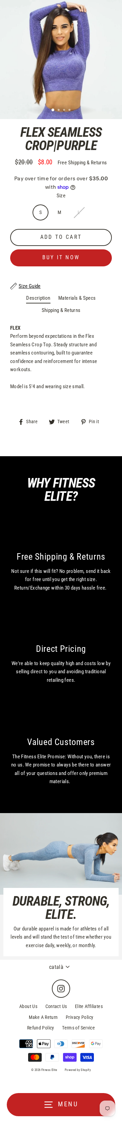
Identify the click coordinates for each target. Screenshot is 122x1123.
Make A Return (43, 1017)
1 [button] (53, 110)
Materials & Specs (77, 298)
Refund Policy (40, 1027)
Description (38, 298)
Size (61, 196)
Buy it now (61, 257)
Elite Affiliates (89, 1006)
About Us (28, 1006)
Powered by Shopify (78, 1070)
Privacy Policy (79, 1017)
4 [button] (70, 110)
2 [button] (59, 110)
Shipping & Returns (61, 310)
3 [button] (64, 110)
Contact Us (56, 1006)
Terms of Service (78, 1027)
